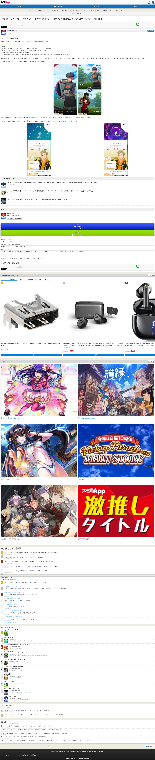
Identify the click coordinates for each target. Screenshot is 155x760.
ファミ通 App (6, 2)
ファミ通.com (92, 751)
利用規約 (61, 751)
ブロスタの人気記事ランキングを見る (9, 604)
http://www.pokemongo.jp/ (14, 244)
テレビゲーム (42, 279)
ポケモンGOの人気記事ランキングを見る (10, 622)
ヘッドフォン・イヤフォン (9, 279)
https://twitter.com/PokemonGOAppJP (16, 246)
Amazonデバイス (32, 279)
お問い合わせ (54, 751)
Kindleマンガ (21, 279)
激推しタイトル (81, 13)
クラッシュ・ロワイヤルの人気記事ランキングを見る (12, 610)
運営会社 (66, 751)
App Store (77, 227)
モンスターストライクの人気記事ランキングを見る (12, 616)
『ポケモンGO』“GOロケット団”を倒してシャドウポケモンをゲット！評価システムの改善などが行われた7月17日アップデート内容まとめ (89, 10)
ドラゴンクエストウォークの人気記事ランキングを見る (13, 592)
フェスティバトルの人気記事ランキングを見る (11, 598)
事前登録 (73, 13)
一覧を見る (151, 275)
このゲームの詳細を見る (15, 218)
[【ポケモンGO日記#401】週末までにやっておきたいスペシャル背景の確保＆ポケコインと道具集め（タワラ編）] (35, 204)
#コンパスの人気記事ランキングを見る (10, 586)
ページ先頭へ (150, 746)
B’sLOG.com (100, 751)
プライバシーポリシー (75, 751)
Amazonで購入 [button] (31, 355)
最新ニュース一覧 (50, 10)
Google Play (77, 233)
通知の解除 (85, 751)
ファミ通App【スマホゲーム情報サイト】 (35, 10)
